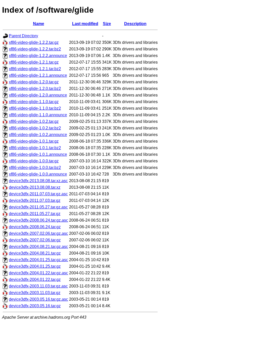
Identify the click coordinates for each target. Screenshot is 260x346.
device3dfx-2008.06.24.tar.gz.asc (38, 220)
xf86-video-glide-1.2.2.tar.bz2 (35, 49)
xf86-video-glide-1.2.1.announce (38, 75)
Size (107, 24)
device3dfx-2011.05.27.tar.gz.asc (38, 207)
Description (135, 24)
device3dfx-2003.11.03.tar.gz (34, 293)
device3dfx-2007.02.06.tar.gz (35, 240)
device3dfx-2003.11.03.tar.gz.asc (38, 286)
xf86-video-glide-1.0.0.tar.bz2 (35, 167)
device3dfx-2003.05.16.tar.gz (35, 306)
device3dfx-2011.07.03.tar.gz (34, 200)
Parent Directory (23, 36)
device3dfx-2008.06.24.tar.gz (35, 227)
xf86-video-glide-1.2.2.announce (38, 55)
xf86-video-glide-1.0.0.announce (38, 174)
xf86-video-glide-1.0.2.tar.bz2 (35, 128)
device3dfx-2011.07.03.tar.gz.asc (38, 194)
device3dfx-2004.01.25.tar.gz (35, 266)
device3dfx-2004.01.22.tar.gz (35, 279)
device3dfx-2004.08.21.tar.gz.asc (38, 246)
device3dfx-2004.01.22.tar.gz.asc (38, 273)
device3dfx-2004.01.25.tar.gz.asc (38, 260)
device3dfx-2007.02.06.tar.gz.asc (38, 233)
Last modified (85, 24)
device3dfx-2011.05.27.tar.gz (34, 214)
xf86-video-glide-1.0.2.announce (38, 134)
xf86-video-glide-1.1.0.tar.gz (34, 102)
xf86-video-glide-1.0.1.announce (38, 154)
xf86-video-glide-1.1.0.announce (38, 115)
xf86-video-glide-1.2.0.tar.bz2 (35, 88)
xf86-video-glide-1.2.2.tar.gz (34, 42)
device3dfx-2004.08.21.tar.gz (35, 253)
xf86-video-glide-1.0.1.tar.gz (34, 141)
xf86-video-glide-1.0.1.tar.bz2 (35, 148)
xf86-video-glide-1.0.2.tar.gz (34, 121)
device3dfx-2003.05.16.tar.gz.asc (38, 299)
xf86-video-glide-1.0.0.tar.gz (34, 161)
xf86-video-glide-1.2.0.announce (38, 95)
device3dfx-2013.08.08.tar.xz (34, 187)
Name (38, 24)
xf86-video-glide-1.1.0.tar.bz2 (35, 108)
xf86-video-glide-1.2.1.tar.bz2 (35, 69)
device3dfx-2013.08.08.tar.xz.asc (38, 181)
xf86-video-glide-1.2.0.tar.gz (34, 82)
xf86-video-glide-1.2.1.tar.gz (34, 62)
